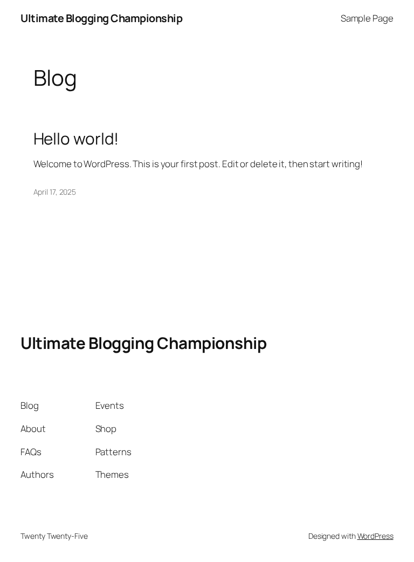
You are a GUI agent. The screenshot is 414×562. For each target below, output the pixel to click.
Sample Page (367, 18)
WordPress (375, 536)
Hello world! (76, 138)
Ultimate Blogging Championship (101, 18)
